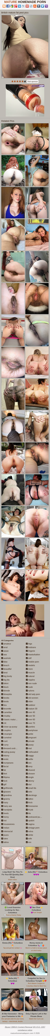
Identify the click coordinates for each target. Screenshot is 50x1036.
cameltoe (7, 712)
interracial (8, 831)
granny (6, 799)
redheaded (33, 752)
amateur (7, 644)
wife (30, 839)
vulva (30, 831)
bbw (5, 662)
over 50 (31, 716)
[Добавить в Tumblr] (38, 6)
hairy (5, 802)
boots (6, 701)
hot (4, 820)
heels (6, 813)
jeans (6, 835)
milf (29, 658)
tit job (30, 810)
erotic (6, 759)
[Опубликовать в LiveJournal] (23, 6)
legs (30, 644)
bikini (5, 683)
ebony (6, 756)
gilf (4, 784)
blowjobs (7, 694)
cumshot (7, 737)
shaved (31, 770)
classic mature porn (12, 719)
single (31, 777)
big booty (7, 676)
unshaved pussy (35, 817)
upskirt (31, 820)
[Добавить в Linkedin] (19, 6)
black (5, 687)
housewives (8, 824)
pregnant (32, 737)
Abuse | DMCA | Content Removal (18, 1027)
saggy (31, 756)
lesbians (32, 647)
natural (31, 676)
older (30, 701)
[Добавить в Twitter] (42, 6)
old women (33, 698)
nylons (31, 691)
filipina (6, 777)
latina (6, 842)
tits (29, 813)
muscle (31, 673)
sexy (30, 766)
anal (5, 647)
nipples (31, 680)
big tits (6, 680)
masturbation (34, 654)
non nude (32, 683)
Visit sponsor (32, 81)
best (5, 673)
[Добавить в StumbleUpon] (34, 6)
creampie (7, 734)
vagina (31, 824)
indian (6, 828)
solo (30, 792)
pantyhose (33, 730)
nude (30, 687)
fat (4, 770)
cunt (5, 741)
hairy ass (7, 806)
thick (30, 802)
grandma (7, 795)
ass (5, 654)
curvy (5, 745)
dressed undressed (12, 748)
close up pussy (10, 727)
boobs (6, 698)
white (30, 835)
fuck (5, 781)
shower (31, 774)
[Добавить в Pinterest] (27, 6)
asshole (7, 658)
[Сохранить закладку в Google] (11, 6)
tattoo (30, 799)
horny (6, 817)
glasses (7, 792)
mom (30, 669)
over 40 (31, 712)
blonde (6, 691)
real (30, 748)
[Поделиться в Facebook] (7, 6)
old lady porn (34, 694)
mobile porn (33, 662)
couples (7, 730)
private (31, 741)
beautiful (7, 669)
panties (31, 727)
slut (29, 784)
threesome (33, 806)
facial (5, 766)
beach (6, 665)
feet (5, 774)
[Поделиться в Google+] (15, 6)
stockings (32, 795)
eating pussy (9, 752)
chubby (6, 716)
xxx (29, 842)
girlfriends (8, 788)
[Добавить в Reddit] (31, 6)
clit (4, 723)
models (31, 665)
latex (5, 839)
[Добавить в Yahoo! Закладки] (46, 6)
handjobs (7, 810)
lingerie (31, 651)
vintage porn (33, 828)
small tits (32, 788)
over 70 (31, 723)
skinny (31, 781)
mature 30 (32, 709)
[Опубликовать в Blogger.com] (4, 6)
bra (5, 705)
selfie (30, 759)
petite (30, 734)
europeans (8, 763)
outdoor (31, 705)
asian (6, 651)
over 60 (31, 719)
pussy (31, 745)
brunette (7, 709)
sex (29, 763)
